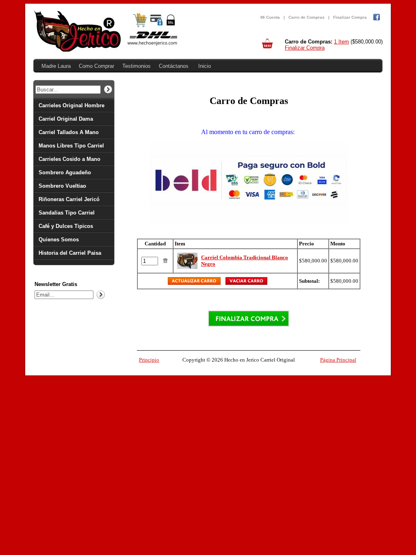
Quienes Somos (59, 239)
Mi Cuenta (270, 17)
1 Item (341, 42)
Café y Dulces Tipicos (66, 226)
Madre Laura (56, 66)
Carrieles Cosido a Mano (69, 159)
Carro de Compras (306, 17)
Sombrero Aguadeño (65, 172)
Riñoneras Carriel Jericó (69, 199)
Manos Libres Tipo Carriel (71, 146)
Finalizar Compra (350, 17)
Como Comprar (96, 66)
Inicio (204, 66)
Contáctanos (173, 66)
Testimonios (136, 66)
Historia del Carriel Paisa (70, 253)
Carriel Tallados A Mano (69, 132)
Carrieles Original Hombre (71, 105)
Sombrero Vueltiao (62, 186)
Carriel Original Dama (66, 119)
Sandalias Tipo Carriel (67, 213)
